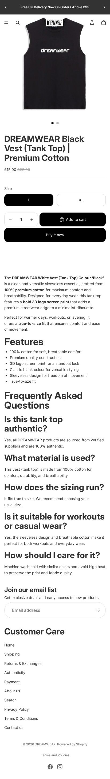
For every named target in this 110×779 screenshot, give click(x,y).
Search (10, 700)
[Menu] (6, 23)
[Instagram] (60, 767)
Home (9, 645)
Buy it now (55, 235)
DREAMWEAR (45, 744)
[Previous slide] (6, 7)
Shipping (12, 654)
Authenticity (14, 672)
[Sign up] (97, 610)
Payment (12, 682)
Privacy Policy (16, 709)
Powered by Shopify (72, 744)
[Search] (17, 23)
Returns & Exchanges (22, 663)
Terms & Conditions (21, 718)
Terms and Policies (55, 755)
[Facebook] (50, 767)
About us (12, 691)
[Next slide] (104, 7)
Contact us (13, 727)
